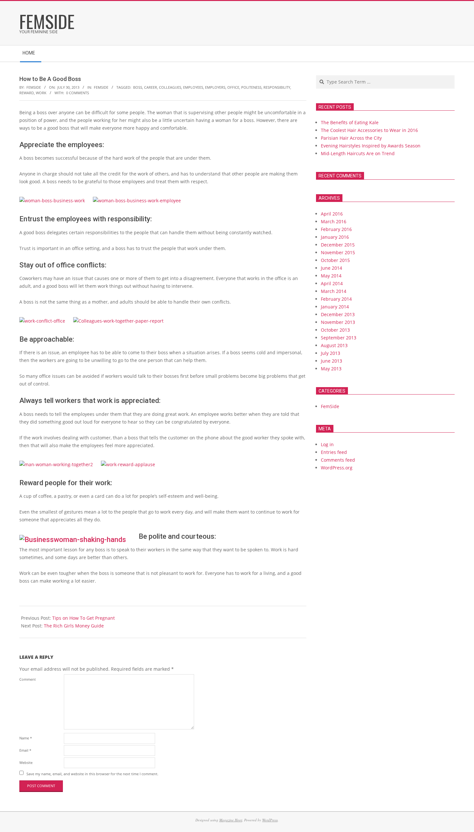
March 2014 (333, 291)
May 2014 (331, 276)
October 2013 (335, 330)
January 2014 (335, 307)
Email (25, 750)
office (233, 87)
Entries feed (334, 452)
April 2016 (332, 214)
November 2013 (338, 322)
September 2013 (338, 338)
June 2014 (331, 268)
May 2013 (331, 369)
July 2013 (330, 353)
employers (215, 87)
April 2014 (332, 283)
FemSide (101, 87)
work (41, 92)
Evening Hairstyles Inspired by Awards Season (370, 146)
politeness (251, 87)
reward (26, 92)
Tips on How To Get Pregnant (83, 618)
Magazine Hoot (230, 819)
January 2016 (335, 237)
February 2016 (336, 229)
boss (137, 87)
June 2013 (331, 361)
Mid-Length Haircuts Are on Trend (358, 153)
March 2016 (333, 221)
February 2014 (336, 299)
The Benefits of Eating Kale (350, 122)
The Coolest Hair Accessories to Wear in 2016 (369, 130)
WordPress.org (336, 468)
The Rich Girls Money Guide (74, 626)
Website (26, 762)
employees (193, 87)
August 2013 (334, 345)
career (150, 87)
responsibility (276, 87)
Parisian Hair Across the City (351, 138)
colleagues (170, 87)
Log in (327, 444)
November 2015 (338, 252)
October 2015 (335, 260)
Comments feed (338, 460)
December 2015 (338, 245)
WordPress (270, 819)
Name (25, 738)
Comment (27, 679)
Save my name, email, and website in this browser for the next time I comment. (92, 773)
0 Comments (77, 92)
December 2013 (338, 314)
